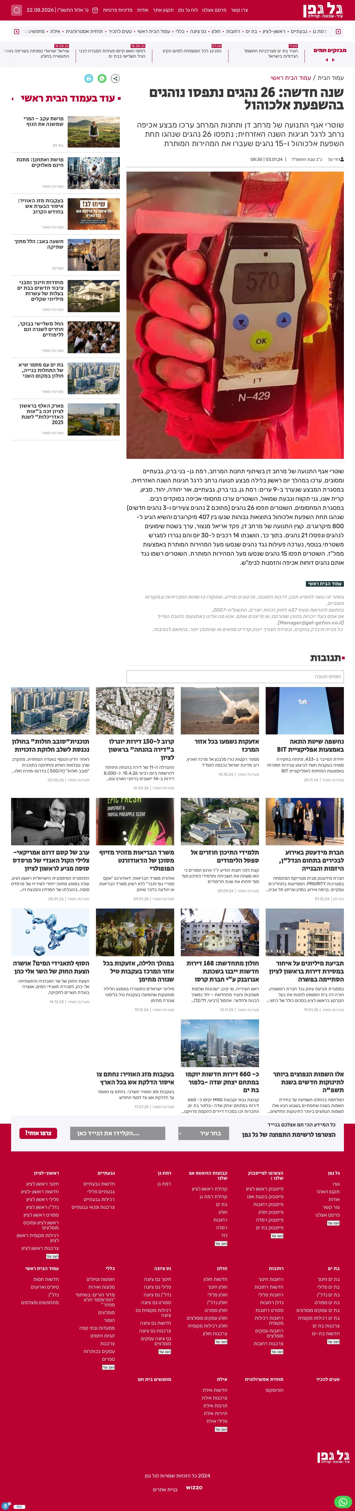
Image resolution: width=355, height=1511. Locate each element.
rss (336, 1184)
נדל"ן (54, 1295)
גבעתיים (299, 31)
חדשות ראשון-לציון (40, 1192)
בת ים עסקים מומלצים (318, 1310)
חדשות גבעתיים (99, 1184)
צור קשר (331, 1207)
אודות (142, 10)
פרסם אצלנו (214, 10)
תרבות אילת (215, 1406)
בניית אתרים (165, 1490)
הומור (109, 1320)
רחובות (233, 31)
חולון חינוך (217, 1287)
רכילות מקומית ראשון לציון (38, 1237)
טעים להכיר (120, 31)
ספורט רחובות (269, 1310)
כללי (180, 31)
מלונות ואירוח (101, 1287)
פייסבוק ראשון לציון (264, 1189)
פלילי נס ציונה (157, 1287)
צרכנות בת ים (326, 1326)
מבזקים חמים (330, 50)
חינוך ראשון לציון (42, 1184)
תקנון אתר (163, 10)
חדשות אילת (214, 1390)
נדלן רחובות (271, 1302)
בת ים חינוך (328, 1279)
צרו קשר (239, 10)
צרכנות (107, 1343)
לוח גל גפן (188, 10)
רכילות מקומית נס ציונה (153, 1312)
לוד (224, 1235)
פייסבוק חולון (270, 1212)
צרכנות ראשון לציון (40, 1248)
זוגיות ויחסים (102, 1336)
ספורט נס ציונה (156, 1302)
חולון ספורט (216, 1310)
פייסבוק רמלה (269, 1220)
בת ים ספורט (327, 1302)
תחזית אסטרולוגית (84, 31)
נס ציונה (198, 31)
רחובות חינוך (270, 1279)
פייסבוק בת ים (269, 1228)
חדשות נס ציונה (155, 1323)
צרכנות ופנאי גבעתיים (93, 1207)
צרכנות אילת (214, 1398)
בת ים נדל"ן (328, 1295)
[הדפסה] (88, 78)
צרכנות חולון (215, 1334)
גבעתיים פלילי (101, 1192)
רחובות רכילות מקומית (269, 1320)
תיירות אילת (215, 1413)
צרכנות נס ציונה (155, 1331)
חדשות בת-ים (326, 1334)
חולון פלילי (217, 1295)
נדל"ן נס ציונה (157, 1295)
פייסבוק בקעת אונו (265, 1197)
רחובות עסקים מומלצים (269, 1333)
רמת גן (319, 31)
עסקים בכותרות (99, 1351)
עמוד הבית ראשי (153, 31)
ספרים (108, 1359)
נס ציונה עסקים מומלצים (156, 1341)
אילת (55, 31)
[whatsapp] (102, 78)
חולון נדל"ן (217, 1302)
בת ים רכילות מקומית (319, 1318)
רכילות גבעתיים (99, 1199)
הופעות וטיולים (101, 1279)
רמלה (221, 1228)
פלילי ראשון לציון (42, 1199)
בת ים (251, 31)
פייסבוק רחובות (268, 1204)
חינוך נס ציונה (157, 1279)
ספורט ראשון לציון (41, 1215)
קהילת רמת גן (213, 1197)
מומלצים (106, 1312)
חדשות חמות (46, 1279)
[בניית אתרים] (194, 1489)
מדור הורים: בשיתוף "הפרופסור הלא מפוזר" (95, 1300)
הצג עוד (333, 1223)
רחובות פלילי (270, 1295)
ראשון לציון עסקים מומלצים (41, 1225)
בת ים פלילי (328, 1287)
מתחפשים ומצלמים (40, 1302)
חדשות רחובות (268, 1287)
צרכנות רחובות (268, 1343)
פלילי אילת (216, 1421)
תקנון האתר (328, 1192)
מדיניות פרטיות (118, 10)
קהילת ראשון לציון (209, 1189)
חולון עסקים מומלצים (207, 1318)
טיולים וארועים (45, 1287)
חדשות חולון (215, 1279)
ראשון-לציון (274, 31)
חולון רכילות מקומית (207, 1326)
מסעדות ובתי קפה (97, 1328)
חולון (216, 31)
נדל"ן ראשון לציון (42, 1207)
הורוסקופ (274, 1390)
